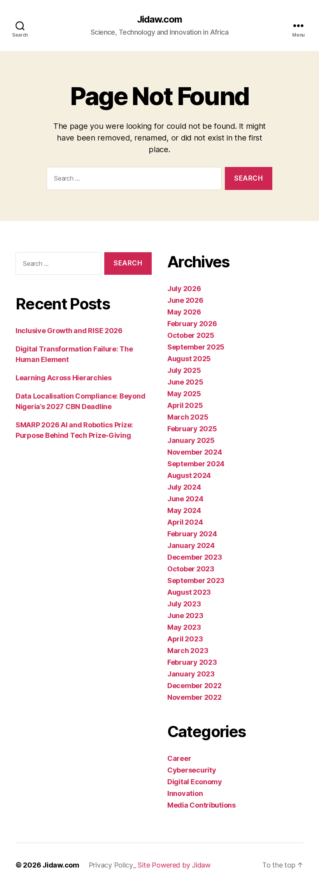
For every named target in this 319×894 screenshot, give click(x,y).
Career (179, 758)
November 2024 (194, 452)
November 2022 (194, 697)
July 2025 (184, 370)
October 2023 (190, 569)
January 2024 (191, 545)
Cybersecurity (191, 770)
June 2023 (185, 615)
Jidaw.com (159, 19)
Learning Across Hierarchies (64, 378)
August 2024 (189, 475)
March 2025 (187, 417)
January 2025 (191, 440)
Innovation (185, 793)
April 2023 (185, 639)
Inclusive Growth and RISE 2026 (69, 331)
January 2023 (191, 674)
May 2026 (184, 312)
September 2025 (195, 347)
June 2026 (185, 300)
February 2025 (192, 429)
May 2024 (184, 510)
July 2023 (184, 604)
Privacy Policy (111, 865)
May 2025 (184, 394)
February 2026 (192, 324)
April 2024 (185, 522)
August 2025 (189, 359)
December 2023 (194, 557)
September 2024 (195, 464)
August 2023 (189, 592)
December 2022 (194, 685)
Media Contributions (201, 805)
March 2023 (187, 650)
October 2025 (190, 335)
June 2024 (185, 499)
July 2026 (184, 289)
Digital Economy (194, 782)
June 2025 (185, 382)
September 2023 (195, 580)
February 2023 (192, 662)
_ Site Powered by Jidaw (172, 865)
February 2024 (192, 534)
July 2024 (184, 487)
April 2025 (185, 405)
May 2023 (184, 627)
